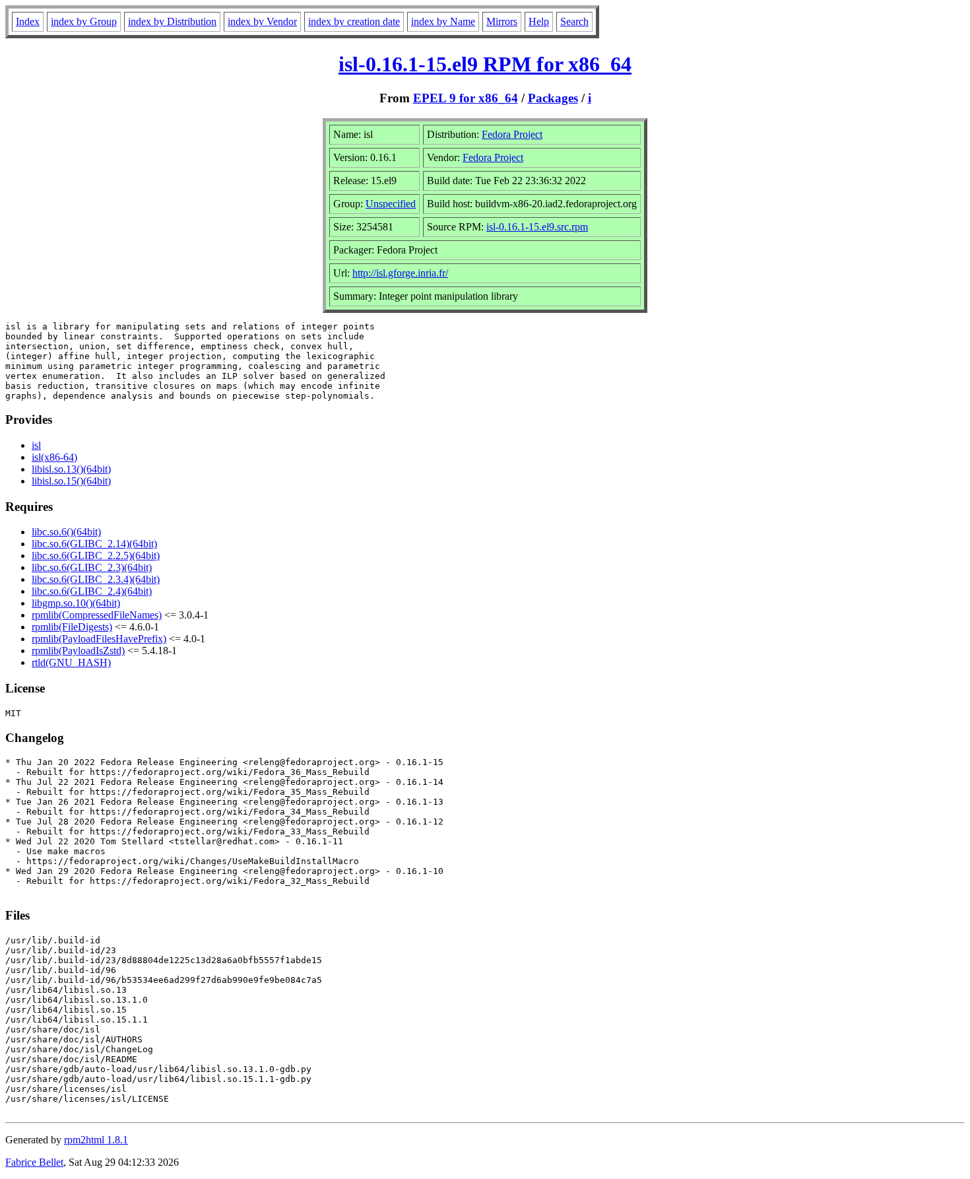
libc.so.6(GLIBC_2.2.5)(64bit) (96, 555)
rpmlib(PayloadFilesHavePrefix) (99, 638)
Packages (553, 98)
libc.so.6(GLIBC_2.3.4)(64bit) (96, 579)
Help (539, 21)
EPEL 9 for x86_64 (465, 98)
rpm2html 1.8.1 (96, 1139)
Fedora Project (512, 134)
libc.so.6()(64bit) (66, 531)
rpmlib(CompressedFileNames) (97, 615)
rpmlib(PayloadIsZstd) (78, 650)
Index (28, 21)
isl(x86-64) (54, 457)
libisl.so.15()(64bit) (71, 481)
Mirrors (501, 21)
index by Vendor (262, 21)
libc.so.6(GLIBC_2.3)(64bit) (92, 567)
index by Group (84, 21)
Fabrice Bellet (34, 1162)
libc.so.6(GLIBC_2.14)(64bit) (94, 543)
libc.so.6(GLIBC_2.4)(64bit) (92, 591)
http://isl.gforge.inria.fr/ (400, 273)
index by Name (443, 21)
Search (574, 21)
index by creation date (354, 21)
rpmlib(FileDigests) (72, 626)
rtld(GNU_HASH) (71, 662)
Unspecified (391, 203)
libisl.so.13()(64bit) (71, 469)
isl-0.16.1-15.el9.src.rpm (537, 226)
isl (36, 445)
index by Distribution (172, 21)
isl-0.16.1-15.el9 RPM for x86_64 (485, 64)
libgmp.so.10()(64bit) (76, 603)
